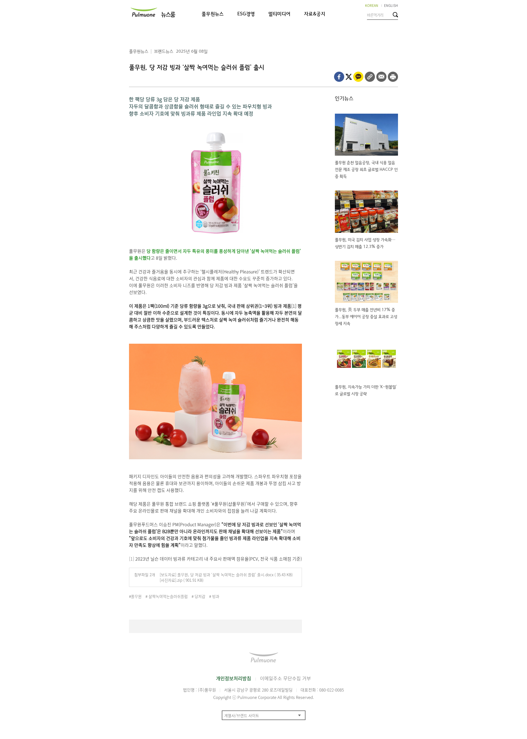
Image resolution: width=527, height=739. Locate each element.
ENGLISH (391, 5)
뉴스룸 (168, 15)
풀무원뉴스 (213, 14)
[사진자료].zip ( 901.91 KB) (181, 580)
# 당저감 (198, 596)
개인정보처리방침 (233, 678)
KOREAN (371, 5)
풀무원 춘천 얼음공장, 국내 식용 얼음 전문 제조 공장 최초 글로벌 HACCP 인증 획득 (366, 169)
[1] (293, 306)
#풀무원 (135, 596)
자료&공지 (314, 14)
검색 (395, 14)
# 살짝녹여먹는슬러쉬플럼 (166, 596)
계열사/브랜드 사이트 (241, 715)
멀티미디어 (279, 14)
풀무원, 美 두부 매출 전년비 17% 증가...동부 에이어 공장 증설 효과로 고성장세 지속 (366, 316)
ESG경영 (246, 14)
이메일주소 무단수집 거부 (285, 678)
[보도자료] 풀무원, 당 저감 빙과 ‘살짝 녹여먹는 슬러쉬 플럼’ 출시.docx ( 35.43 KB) (226, 574)
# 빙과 (214, 596)
